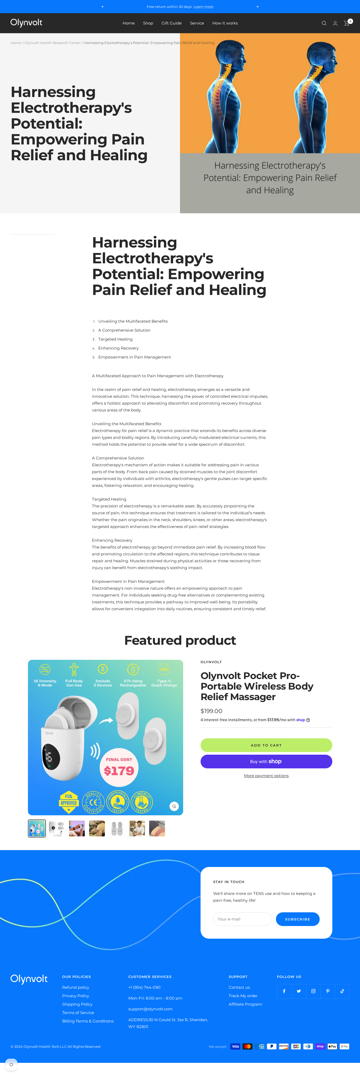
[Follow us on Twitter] (298, 991)
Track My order (243, 995)
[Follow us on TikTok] (342, 991)
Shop (148, 23)
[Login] (335, 23)
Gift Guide (172, 23)
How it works (225, 23)
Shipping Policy (77, 1004)
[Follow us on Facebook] (284, 991)
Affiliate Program (245, 1004)
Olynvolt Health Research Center (53, 43)
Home (129, 23)
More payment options (266, 775)
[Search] (324, 23)
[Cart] (346, 23)
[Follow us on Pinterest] (327, 991)
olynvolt (211, 662)
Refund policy (75, 987)
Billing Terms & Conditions (88, 1021)
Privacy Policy (75, 995)
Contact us (239, 987)
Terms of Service (78, 1012)
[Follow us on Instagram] (313, 991)
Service (197, 23)
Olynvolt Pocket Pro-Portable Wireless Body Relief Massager (257, 686)
